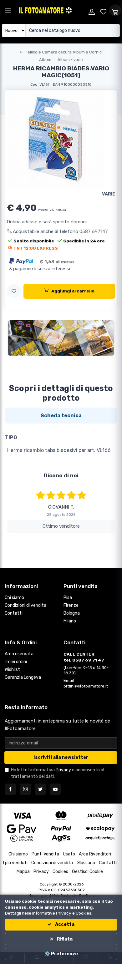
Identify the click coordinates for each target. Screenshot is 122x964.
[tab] (61, 415)
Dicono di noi (61, 475)
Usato (69, 854)
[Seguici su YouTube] (55, 789)
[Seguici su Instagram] (25, 789)
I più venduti (15, 862)
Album (45, 59)
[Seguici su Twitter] (40, 789)
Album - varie (70, 59)
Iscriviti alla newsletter (60, 757)
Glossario (86, 862)
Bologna (72, 613)
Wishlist (12, 669)
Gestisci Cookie (87, 871)
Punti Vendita (45, 854)
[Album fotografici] (61, 338)
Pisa (68, 597)
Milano (70, 621)
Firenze (71, 605)
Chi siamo (14, 597)
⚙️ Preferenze (61, 953)
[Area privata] (92, 10)
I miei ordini (16, 661)
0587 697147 (93, 231)
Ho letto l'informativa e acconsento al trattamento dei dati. (57, 773)
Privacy (63, 770)
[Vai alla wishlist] (103, 10)
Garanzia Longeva (23, 677)
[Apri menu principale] (8, 10)
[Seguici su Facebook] (10, 789)
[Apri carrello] (115, 10)
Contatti (14, 613)
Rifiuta (64, 939)
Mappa (23, 871)
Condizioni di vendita (25, 605)
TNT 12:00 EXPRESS (35, 248)
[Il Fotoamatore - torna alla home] (52, 10)
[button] (14, 291)
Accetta (64, 924)
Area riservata (19, 654)
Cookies (60, 871)
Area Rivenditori (95, 854)
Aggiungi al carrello (72, 290)
